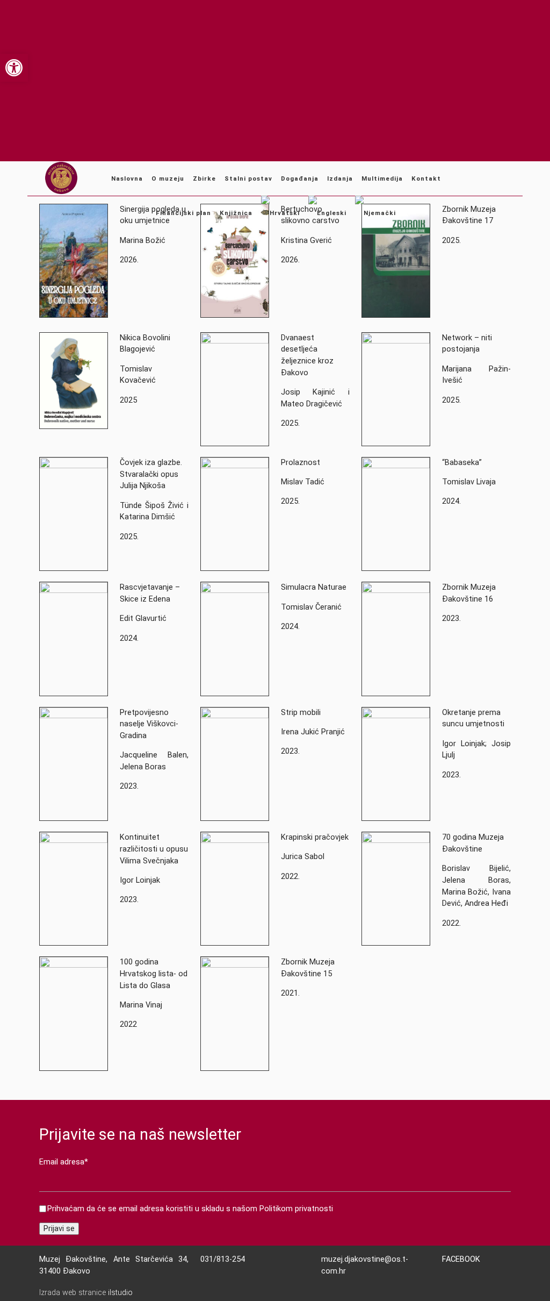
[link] (14, 68)
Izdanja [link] (340, 178)
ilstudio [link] (120, 1292)
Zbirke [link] (204, 178)
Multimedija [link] (382, 178)
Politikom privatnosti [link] (296, 1208)
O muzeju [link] (167, 178)
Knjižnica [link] (236, 213)
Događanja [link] (300, 178)
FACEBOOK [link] (461, 1259)
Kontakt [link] (426, 178)
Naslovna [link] (127, 178)
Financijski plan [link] (183, 213)
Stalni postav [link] (248, 178)
